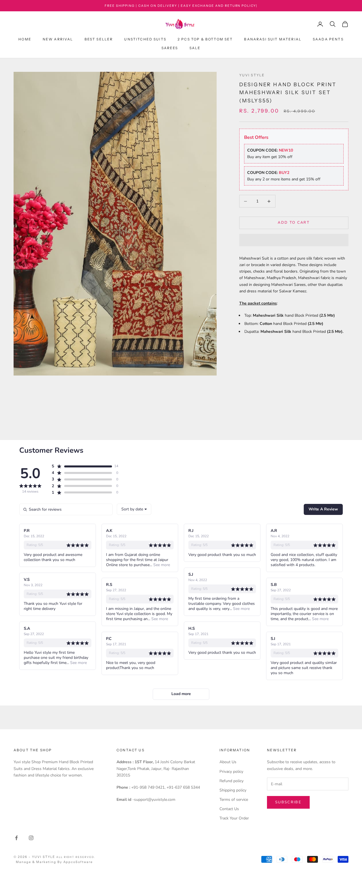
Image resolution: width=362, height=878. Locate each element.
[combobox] (134, 509)
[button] (293, 240)
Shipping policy (232, 790)
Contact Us (229, 809)
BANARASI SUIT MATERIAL (272, 39)
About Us (227, 762)
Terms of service (233, 799)
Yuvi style (252, 75)
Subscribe (288, 802)
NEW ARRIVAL (58, 39)
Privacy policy (231, 771)
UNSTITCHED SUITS (145, 39)
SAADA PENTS (328, 39)
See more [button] (161, 565)
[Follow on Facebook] (16, 838)
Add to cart (294, 222)
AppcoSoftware (78, 862)
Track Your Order (234, 818)
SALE (195, 48)
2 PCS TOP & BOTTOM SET (205, 39)
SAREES (169, 48)
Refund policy (231, 781)
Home (24, 39)
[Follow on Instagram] (31, 838)
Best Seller (99, 39)
